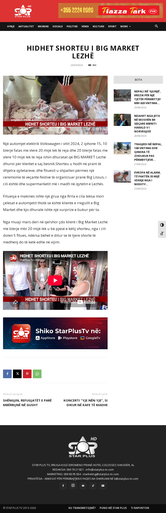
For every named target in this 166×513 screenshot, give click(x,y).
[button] (156, 26)
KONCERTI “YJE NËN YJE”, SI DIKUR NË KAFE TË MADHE (86, 402)
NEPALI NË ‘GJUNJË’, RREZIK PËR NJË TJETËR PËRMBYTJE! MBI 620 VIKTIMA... (147, 97)
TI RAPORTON (140, 508)
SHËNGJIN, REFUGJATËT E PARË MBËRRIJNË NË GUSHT (27, 402)
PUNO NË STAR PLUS (113, 508)
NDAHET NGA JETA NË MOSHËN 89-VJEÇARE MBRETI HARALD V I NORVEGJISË (147, 123)
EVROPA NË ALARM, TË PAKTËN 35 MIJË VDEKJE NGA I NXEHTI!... (147, 178)
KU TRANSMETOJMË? (82, 508)
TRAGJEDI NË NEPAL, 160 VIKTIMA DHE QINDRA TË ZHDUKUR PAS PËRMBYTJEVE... (148, 152)
